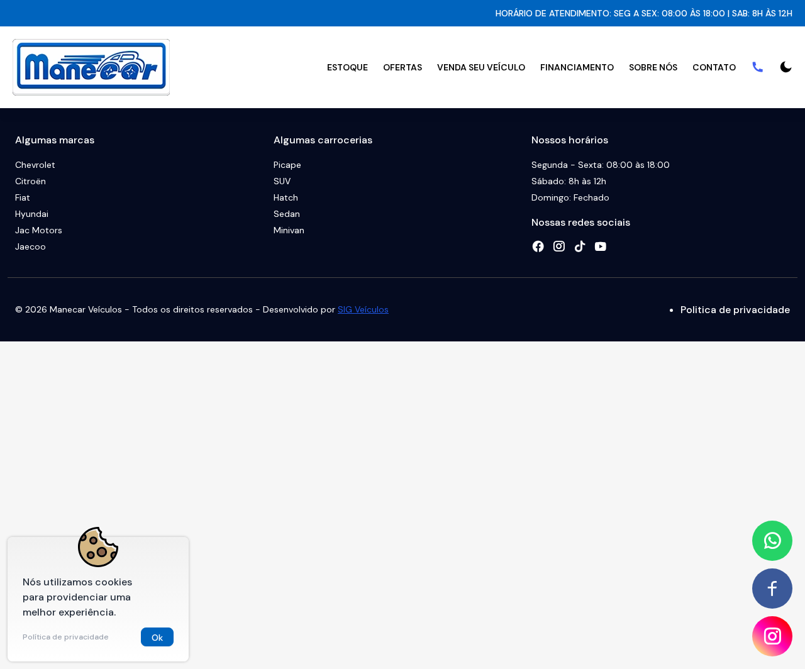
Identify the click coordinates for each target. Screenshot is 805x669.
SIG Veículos (363, 309)
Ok (157, 637)
